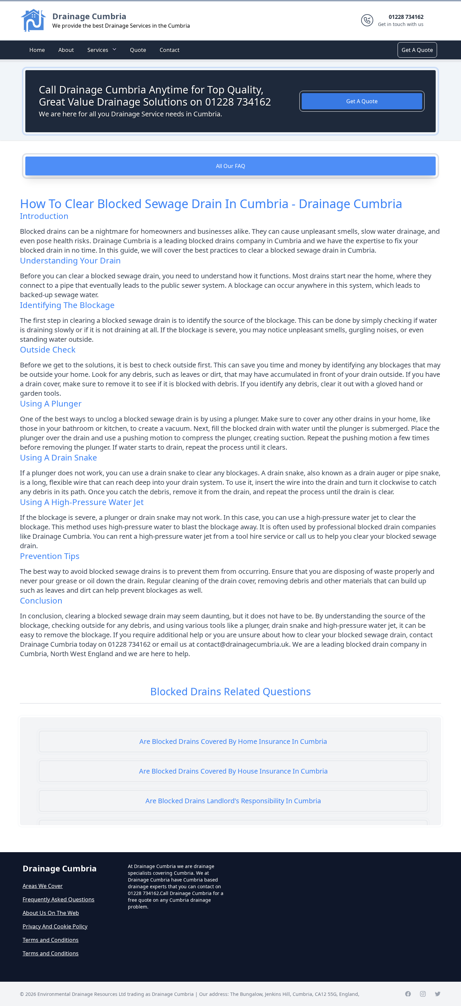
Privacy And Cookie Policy (55, 926)
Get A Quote (417, 50)
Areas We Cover (43, 886)
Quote (138, 50)
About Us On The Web (51, 913)
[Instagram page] (422, 993)
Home (37, 50)
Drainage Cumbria (89, 16)
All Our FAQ (230, 166)
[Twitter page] (437, 993)
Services (97, 50)
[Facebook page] (408, 993)
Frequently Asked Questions (58, 899)
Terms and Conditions (51, 940)
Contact (170, 50)
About (66, 50)
